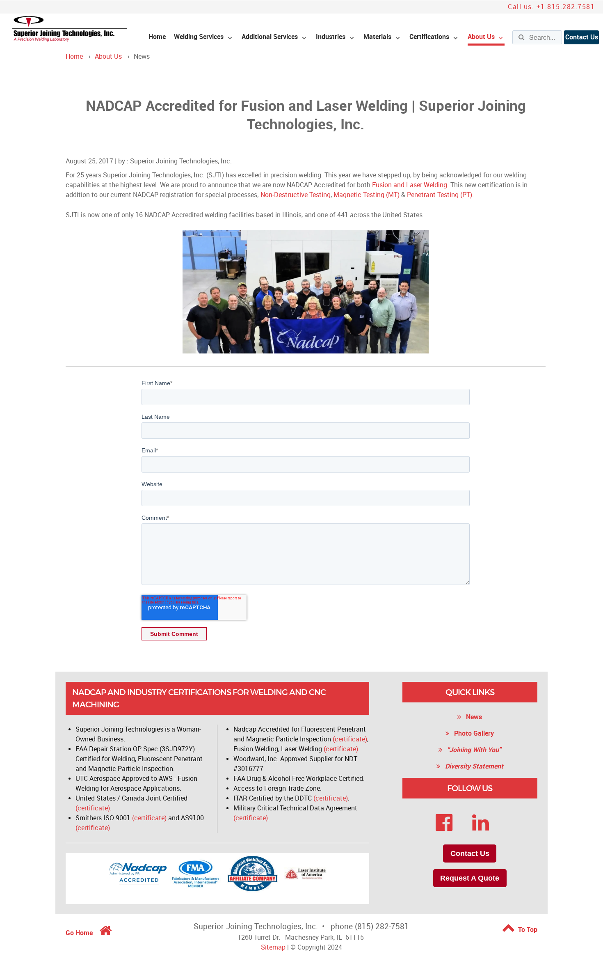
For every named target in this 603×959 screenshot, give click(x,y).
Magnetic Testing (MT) (366, 195)
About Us (108, 56)
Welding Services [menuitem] (199, 37)
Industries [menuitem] (330, 37)
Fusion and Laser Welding (409, 185)
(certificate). (93, 808)
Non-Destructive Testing (295, 195)
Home (74, 56)
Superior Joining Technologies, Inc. (181, 161)
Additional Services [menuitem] (270, 37)
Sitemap (273, 947)
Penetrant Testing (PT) (439, 195)
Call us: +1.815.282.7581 (551, 7)
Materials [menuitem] (377, 37)
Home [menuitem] (157, 37)
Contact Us (581, 37)
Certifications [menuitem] (429, 37)
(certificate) (149, 818)
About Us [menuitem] (481, 37)
